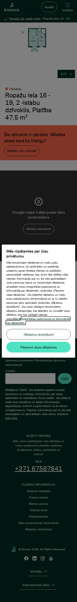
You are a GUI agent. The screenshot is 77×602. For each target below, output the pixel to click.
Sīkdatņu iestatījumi (39, 334)
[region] (38, 301)
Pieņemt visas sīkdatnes (38, 347)
